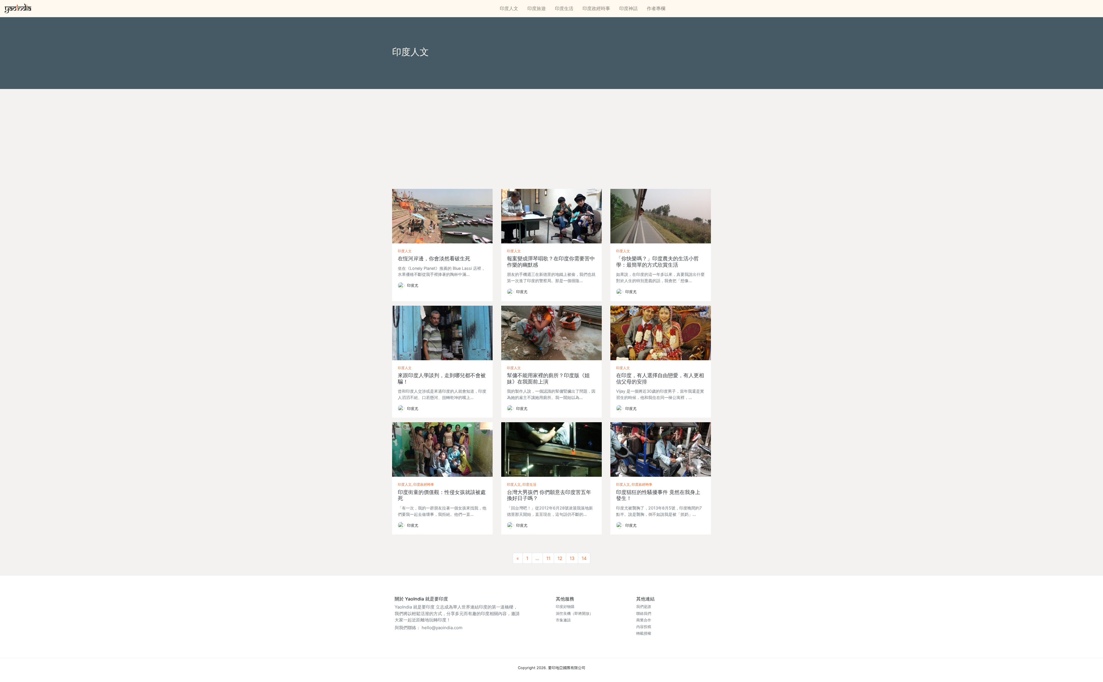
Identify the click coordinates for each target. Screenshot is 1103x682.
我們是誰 (643, 606)
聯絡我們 (643, 613)
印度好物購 (565, 606)
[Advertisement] (551, 132)
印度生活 (564, 8)
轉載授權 (643, 633)
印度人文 (509, 8)
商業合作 (643, 620)
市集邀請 (563, 620)
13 (572, 558)
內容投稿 (643, 627)
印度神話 (628, 8)
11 (548, 558)
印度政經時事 (596, 8)
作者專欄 (656, 8)
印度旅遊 (536, 8)
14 (584, 558)
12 (560, 558)
